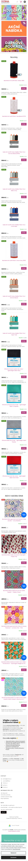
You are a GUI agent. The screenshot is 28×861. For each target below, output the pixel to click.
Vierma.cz (5, 783)
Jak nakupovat (4, 793)
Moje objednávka (5, 798)
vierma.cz (5, 785)
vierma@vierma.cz (7, 778)
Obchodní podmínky (5, 794)
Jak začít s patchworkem (6, 809)
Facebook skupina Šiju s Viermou (14, 818)
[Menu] (24, 1)
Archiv (3, 812)
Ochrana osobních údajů (6, 796)
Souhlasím (13, 857)
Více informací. (16, 849)
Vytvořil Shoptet (15, 825)
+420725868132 (6, 781)
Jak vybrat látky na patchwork (7, 805)
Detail (23, 88)
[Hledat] (17, 1)
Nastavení (13, 853)
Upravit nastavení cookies (14, 831)
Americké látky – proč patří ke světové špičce (11, 807)
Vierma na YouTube (13, 817)
